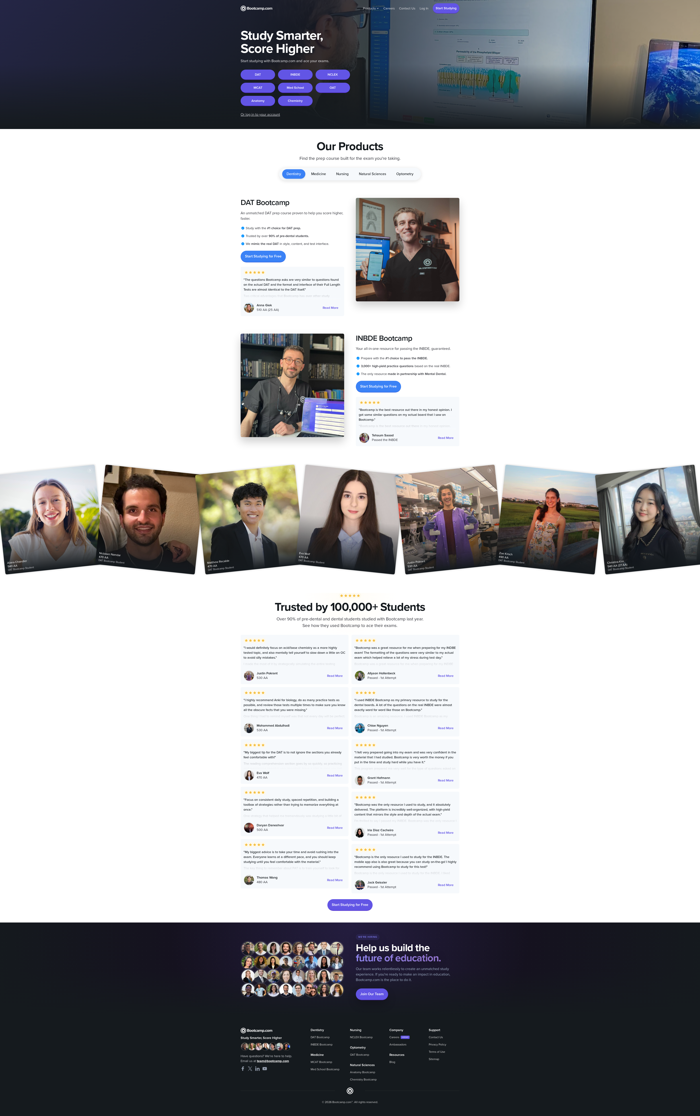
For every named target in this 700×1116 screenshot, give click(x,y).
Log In (424, 8)
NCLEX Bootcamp (361, 1037)
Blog (392, 1062)
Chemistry (295, 101)
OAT (333, 88)
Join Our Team (372, 994)
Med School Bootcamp (325, 1069)
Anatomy (258, 101)
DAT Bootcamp (320, 1037)
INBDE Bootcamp (321, 1044)
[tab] (293, 174)
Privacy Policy (437, 1044)
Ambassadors (397, 1044)
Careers (389, 8)
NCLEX (333, 75)
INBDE (295, 75)
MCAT (258, 88)
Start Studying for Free (263, 256)
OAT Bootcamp (359, 1055)
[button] (371, 8)
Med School (295, 88)
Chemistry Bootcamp (363, 1079)
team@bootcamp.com (273, 1061)
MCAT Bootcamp (321, 1062)
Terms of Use (437, 1052)
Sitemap (434, 1059)
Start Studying (446, 8)
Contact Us (407, 8)
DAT (258, 75)
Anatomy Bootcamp (362, 1072)
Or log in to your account (260, 114)
